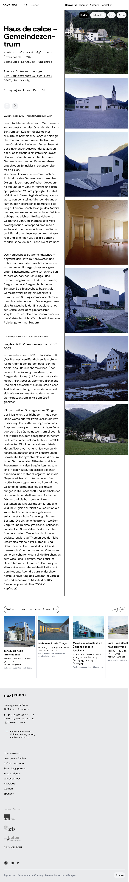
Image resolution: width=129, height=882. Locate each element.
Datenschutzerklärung (30, 875)
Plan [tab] (111, 15)
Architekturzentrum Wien (39, 115)
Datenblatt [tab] (98, 15)
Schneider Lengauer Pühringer (28, 62)
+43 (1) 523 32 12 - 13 (20, 715)
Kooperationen (12, 773)
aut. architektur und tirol (35, 336)
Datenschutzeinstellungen (60, 875)
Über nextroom (12, 753)
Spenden (9, 793)
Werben (8, 788)
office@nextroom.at (15, 722)
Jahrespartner (12, 778)
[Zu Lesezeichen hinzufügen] (7, 106)
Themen (83, 5)
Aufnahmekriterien (14, 763)
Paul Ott (40, 90)
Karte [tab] (122, 15)
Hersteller (106, 5)
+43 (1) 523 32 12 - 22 (20, 718)
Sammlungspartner (15, 768)
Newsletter (10, 783)
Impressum (9, 875)
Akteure (94, 5)
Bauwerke (71, 5)
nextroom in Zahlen (15, 758)
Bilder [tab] (83, 15)
